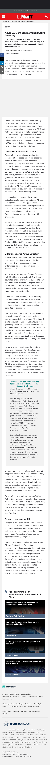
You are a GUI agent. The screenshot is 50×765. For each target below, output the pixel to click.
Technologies (38, 704)
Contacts (23, 696)
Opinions (24, 711)
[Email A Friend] (2, 72)
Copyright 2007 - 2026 (10, 754)
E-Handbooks (6, 711)
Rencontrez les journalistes (10, 696)
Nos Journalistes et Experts (17, 706)
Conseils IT (16, 711)
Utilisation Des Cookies (35, 696)
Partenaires (28, 704)
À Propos (5, 694)
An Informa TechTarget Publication (24, 11)
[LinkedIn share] (2, 63)
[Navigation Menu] (3, 16)
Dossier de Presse (33, 706)
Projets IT (5, 713)
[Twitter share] (2, 59)
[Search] (46, 16)
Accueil (4, 21)
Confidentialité (7, 757)
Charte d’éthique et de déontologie (20, 694)
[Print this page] (2, 67)
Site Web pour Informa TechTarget (12, 704)
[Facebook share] (2, 55)
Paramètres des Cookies (23, 757)
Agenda (4, 706)
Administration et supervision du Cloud (22, 21)
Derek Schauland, (11, 50)
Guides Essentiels (34, 711)
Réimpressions (7, 699)
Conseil (8, 27)
